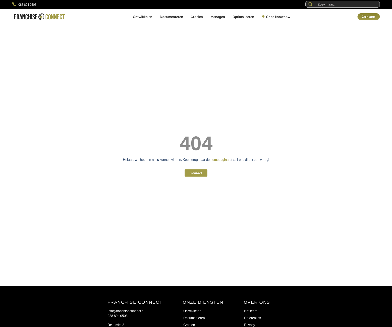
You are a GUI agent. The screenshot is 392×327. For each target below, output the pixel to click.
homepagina (219, 159)
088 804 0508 (27, 4)
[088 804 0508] (14, 4)
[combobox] (342, 4)
